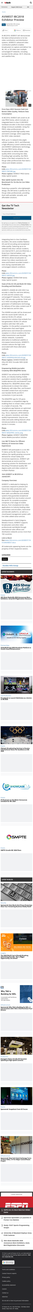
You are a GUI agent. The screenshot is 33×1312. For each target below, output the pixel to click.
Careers (4, 1289)
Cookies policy (6, 1281)
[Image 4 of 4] (27, 98)
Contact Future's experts (9, 1273)
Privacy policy (6, 1277)
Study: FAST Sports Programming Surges (16, 1226)
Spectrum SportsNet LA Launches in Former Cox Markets (17, 1219)
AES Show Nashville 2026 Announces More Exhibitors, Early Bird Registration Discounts (16, 1243)
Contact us (5, 1293)
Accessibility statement (9, 1285)
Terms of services (22, 223)
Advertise (5, 1297)
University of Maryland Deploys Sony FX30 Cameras (18, 1234)
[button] (2, 2)
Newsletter (27, 30)
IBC (28, 7)
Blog (3, 25)
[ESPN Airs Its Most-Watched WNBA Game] (16, 1205)
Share (6, 30)
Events (4, 12)
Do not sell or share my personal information (15, 1300)
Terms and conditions (8, 1269)
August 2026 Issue (16, 7)
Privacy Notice (25, 224)
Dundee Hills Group (14, 24)
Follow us (18, 30)
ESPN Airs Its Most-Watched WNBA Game (17, 1211)
